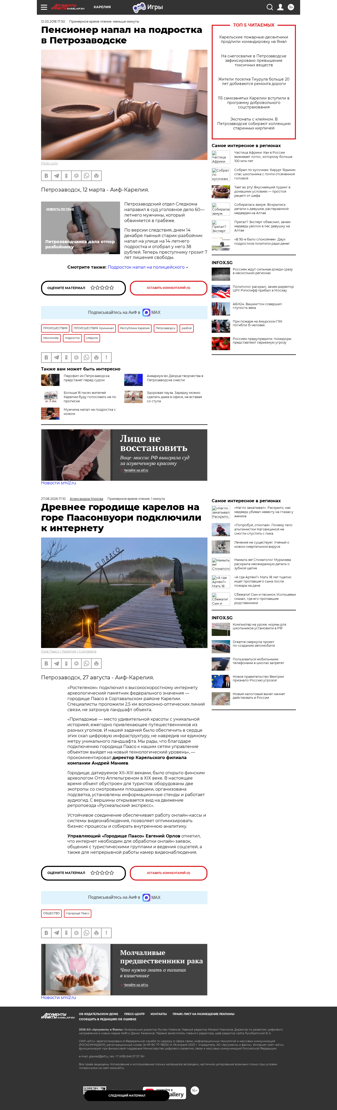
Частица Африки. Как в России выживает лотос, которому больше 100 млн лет (263, 156)
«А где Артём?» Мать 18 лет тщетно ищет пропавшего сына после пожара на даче (262, 581)
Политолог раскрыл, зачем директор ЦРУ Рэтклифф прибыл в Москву (263, 288)
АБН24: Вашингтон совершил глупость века (257, 306)
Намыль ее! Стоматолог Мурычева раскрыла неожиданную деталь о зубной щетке (262, 564)
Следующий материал (126, 1095)
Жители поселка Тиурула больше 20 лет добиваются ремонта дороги (253, 81)
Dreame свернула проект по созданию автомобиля (254, 643)
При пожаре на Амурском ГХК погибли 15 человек (257, 323)
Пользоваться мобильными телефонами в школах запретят (258, 661)
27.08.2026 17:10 (53, 499)
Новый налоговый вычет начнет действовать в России (259, 696)
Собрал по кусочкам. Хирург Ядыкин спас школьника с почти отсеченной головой (264, 174)
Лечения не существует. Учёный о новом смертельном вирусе (261, 544)
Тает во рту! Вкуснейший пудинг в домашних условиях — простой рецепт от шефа (262, 191)
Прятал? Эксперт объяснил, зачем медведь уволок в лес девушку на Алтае (262, 226)
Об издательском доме (98, 1014)
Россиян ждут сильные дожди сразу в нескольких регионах (263, 271)
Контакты (159, 1014)
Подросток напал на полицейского (146, 267)
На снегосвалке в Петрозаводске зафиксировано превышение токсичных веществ (253, 60)
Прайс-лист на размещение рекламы (203, 1014)
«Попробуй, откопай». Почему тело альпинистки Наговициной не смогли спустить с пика (263, 529)
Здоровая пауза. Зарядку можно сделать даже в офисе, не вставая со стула (174, 397)
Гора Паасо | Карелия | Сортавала (68, 651)
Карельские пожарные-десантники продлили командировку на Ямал (253, 39)
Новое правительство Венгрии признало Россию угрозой (258, 678)
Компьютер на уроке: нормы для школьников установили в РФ (259, 626)
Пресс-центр (134, 1014)
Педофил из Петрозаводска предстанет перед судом (87, 378)
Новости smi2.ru (58, 482)
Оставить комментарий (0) (168, 288)
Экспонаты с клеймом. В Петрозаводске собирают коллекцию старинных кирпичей (254, 123)
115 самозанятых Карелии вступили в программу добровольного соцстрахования (254, 102)
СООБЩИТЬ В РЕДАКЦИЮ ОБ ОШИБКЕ (107, 1019)
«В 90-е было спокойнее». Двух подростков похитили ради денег (262, 241)
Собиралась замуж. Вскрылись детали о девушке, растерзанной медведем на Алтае (261, 209)
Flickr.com (49, 163)
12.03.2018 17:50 (53, 21)
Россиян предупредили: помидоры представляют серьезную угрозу (262, 340)
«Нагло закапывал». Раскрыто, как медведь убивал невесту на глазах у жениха (263, 512)
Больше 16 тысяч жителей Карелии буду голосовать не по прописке (90, 397)
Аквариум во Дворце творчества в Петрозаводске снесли (175, 378)
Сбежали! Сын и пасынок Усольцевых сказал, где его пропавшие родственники (265, 598)
